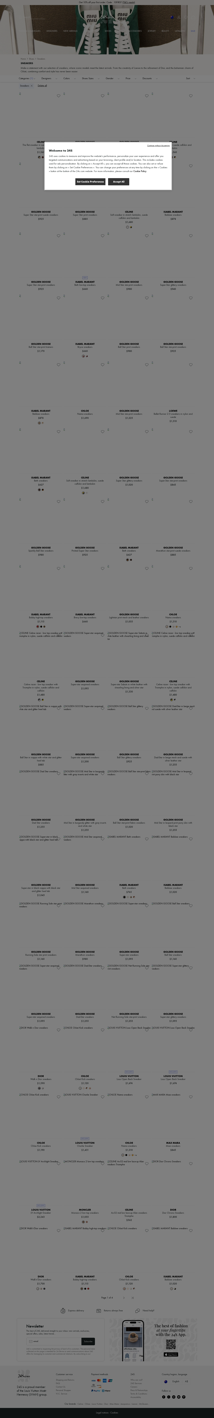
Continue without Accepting (158, 146)
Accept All (118, 181)
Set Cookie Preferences (90, 181)
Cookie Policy (139, 171)
